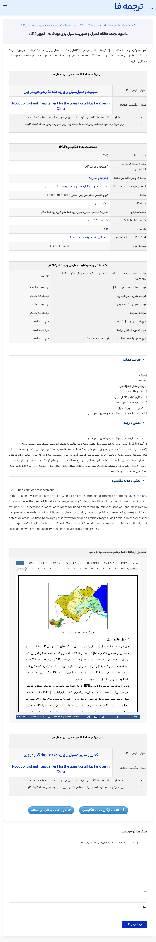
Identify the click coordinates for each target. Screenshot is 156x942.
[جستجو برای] (151, 9)
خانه (131, 25)
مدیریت (92, 178)
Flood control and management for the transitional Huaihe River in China (61, 106)
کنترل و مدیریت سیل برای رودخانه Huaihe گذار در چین (61, 755)
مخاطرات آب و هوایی (79, 186)
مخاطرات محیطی (55, 186)
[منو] (5, 9)
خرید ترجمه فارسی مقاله (48, 810)
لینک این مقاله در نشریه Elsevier (89, 237)
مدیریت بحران (100, 186)
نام (145, 891)
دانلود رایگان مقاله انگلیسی (101, 810)
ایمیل (144, 907)
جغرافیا (104, 178)
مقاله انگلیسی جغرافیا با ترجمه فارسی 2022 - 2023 (104, 25)
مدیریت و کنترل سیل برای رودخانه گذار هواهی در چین (61, 92)
